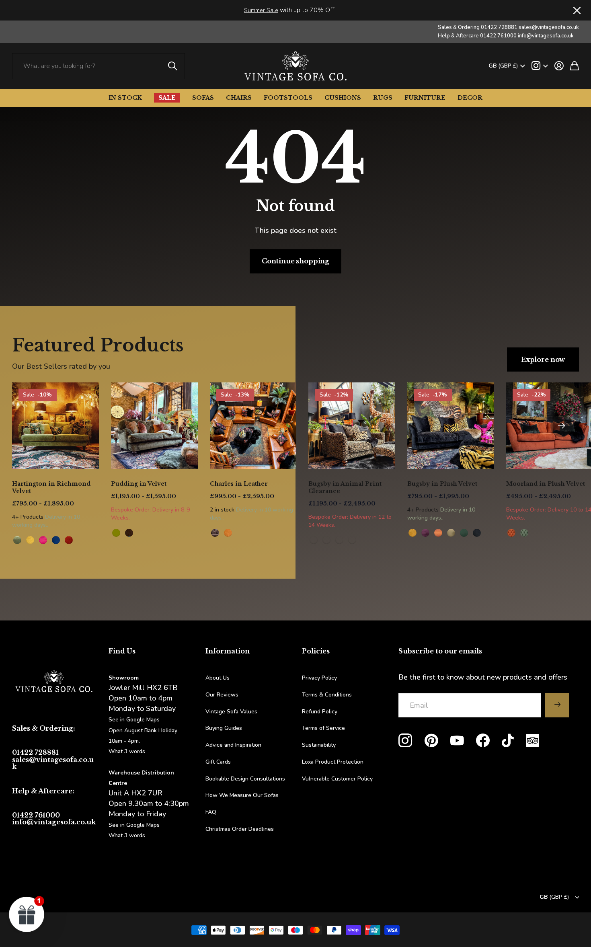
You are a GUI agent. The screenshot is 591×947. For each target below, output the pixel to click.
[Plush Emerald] (524, 533)
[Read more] (539, 66)
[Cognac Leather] (228, 533)
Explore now (543, 359)
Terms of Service (323, 728)
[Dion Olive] (116, 533)
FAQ (210, 812)
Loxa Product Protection (332, 762)
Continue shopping (295, 261)
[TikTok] (508, 741)
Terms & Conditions (327, 694)
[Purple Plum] (425, 533)
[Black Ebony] (477, 533)
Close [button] (576, 10)
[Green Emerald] (464, 533)
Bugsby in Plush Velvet (442, 483)
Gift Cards (218, 762)
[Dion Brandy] (129, 533)
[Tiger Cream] (339, 540)
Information (227, 651)
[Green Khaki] (451, 533)
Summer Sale (261, 10)
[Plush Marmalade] (511, 533)
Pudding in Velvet (138, 483)
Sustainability (319, 745)
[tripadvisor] (532, 740)
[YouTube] (457, 741)
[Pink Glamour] (43, 540)
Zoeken (173, 66)
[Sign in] (559, 66)
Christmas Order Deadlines (239, 829)
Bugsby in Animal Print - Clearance (347, 487)
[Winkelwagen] (574, 66)
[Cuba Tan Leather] (215, 533)
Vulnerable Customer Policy (337, 779)
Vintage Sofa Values (231, 711)
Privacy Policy (319, 678)
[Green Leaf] (17, 540)
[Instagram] (405, 741)
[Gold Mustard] (412, 533)
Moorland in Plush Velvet (545, 483)
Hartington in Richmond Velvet (51, 487)
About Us (217, 678)
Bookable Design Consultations (245, 779)
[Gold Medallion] (30, 540)
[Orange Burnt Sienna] (69, 540)
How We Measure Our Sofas (242, 795)
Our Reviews (221, 694)
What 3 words (127, 751)
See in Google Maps (134, 825)
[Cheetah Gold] (313, 540)
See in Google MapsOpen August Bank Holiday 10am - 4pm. (143, 730)
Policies (316, 651)
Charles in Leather (239, 483)
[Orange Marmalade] (438, 533)
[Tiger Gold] (326, 540)
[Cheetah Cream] (352, 540)
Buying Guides (223, 728)
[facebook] (483, 741)
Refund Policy (319, 711)
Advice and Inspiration (233, 745)
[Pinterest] (431, 741)
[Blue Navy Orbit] (56, 540)
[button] (561, 425)
